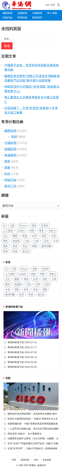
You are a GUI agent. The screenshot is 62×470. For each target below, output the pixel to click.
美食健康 (46, 460)
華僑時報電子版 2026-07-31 (22, 342)
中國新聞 (37, 13)
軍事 (41, 230)
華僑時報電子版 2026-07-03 (22, 352)
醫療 (15, 235)
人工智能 (8, 230)
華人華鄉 (52, 13)
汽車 (36, 241)
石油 (24, 246)
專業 (34, 225)
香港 (15, 251)
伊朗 (31, 230)
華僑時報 (22, 17)
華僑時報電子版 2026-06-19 (22, 357)
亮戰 (7, 378)
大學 (53, 235)
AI (4, 225)
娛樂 (7, 167)
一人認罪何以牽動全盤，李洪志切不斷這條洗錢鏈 (33, 428)
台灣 (34, 235)
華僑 (24, 235)
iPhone (23, 225)
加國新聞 (22, 13)
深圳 (46, 241)
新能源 (16, 241)
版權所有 (41, 465)
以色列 (20, 230)
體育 (7, 161)
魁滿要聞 (10, 155)
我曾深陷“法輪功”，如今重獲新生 (25, 433)
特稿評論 (7, 17)
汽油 (27, 241)
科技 (7, 173)
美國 (34, 246)
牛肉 (55, 241)
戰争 (5, 241)
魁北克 (25, 251)
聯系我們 (37, 17)
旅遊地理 (25, 460)
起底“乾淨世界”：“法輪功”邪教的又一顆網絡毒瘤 (32, 448)
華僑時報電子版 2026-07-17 (22, 347)
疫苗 (15, 246)
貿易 (5, 251)
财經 (14, 136)
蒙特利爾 (46, 246)
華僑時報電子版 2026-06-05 (22, 362)
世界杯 (44, 225)
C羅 (12, 225)
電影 (5, 246)
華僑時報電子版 (14, 306)
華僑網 (32, 465)
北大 (5, 235)
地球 (43, 235)
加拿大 (52, 230)
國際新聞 (7, 13)
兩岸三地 (10, 186)
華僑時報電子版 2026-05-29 (22, 367)
